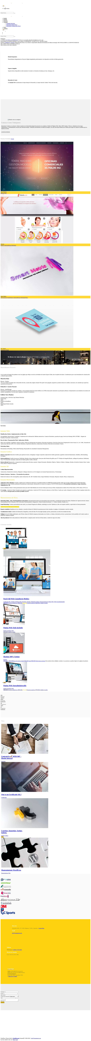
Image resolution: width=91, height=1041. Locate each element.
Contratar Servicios (10, 23)
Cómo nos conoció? (5, 996)
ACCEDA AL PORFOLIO (12, 40)
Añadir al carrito (44, 603)
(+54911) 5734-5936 (17, 949)
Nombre (3, 991)
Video (26, 297)
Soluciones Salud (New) (11, 24)
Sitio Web (3, 995)
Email (2, 993)
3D (1, 297)
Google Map (41, 928)
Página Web (4, 193)
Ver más (12, 138)
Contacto (5, 28)
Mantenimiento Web (5, 873)
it (7, 245)
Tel (1, 998)
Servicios (3, 761)
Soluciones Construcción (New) (13, 26)
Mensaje (3, 1001)
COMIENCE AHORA (9, 42)
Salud (14, 245)
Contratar (5, 22)
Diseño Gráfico (4, 245)
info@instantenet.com (17, 933)
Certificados (4, 797)
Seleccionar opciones (40, 661)
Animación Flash (6, 297)
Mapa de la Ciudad (12, 976)
